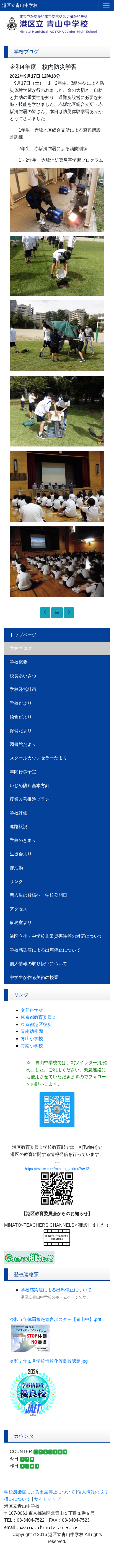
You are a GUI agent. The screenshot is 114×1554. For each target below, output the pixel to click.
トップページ (23, 635)
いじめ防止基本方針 (30, 785)
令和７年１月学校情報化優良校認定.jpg (49, 1361)
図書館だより (23, 744)
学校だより (21, 703)
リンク (16, 881)
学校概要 (18, 662)
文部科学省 (32, 1010)
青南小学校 (32, 1045)
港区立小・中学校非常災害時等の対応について (56, 936)
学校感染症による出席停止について (45, 950)
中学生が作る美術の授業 (34, 977)
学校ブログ (21, 648)
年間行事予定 (23, 771)
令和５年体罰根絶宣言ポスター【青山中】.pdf (55, 1319)
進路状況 (18, 826)
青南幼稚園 (32, 1031)
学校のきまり (23, 840)
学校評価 (18, 813)
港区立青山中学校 (20, 5)
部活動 (16, 867)
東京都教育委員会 (38, 1017)
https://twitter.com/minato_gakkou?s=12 (57, 1169)
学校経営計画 (23, 689)
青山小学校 (32, 1038)
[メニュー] (106, 5)
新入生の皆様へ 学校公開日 (38, 895)
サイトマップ (47, 1499)
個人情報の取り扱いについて (38, 963)
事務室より (21, 922)
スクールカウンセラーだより (38, 758)
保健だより (21, 730)
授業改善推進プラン (30, 799)
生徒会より (21, 854)
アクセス (18, 909)
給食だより (21, 717)
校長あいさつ (23, 675)
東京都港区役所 (36, 1024)
